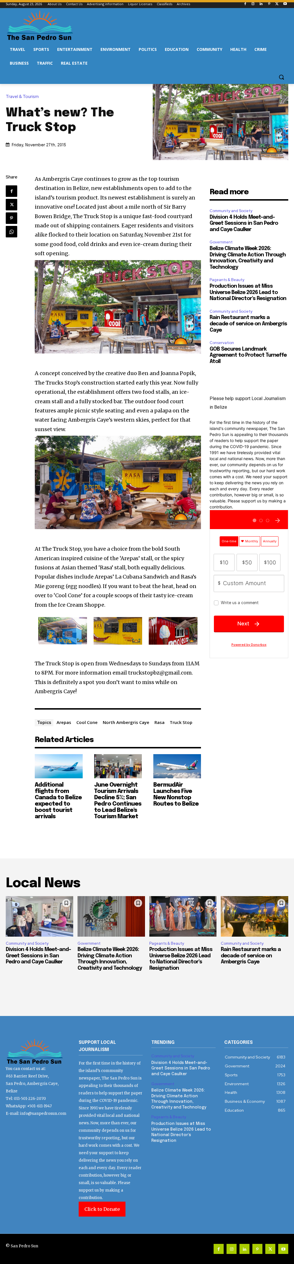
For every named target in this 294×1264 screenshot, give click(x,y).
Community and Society (231, 210)
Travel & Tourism (22, 97)
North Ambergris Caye (126, 722)
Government (221, 242)
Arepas (64, 722)
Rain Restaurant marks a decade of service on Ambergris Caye (248, 324)
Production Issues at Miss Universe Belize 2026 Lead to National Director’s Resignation (248, 292)
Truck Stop (181, 722)
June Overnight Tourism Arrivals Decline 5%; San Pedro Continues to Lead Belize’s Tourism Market (117, 801)
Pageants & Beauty (227, 279)
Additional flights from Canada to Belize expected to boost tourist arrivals (58, 801)
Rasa (159, 722)
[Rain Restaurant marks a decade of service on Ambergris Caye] (254, 916)
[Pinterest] (269, 4)
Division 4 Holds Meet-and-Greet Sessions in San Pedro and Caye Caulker (244, 223)
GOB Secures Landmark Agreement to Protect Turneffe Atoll (248, 355)
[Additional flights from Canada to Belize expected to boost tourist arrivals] (58, 766)
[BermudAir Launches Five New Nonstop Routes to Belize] (177, 766)
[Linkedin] (261, 4)
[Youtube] (285, 4)
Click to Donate (102, 1209)
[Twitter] (277, 4)
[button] (281, 77)
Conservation (222, 342)
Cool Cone (87, 722)
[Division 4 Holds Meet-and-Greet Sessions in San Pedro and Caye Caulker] (39, 916)
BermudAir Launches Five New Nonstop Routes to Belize (176, 794)
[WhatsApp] (11, 231)
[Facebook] (245, 4)
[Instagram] (253, 4)
